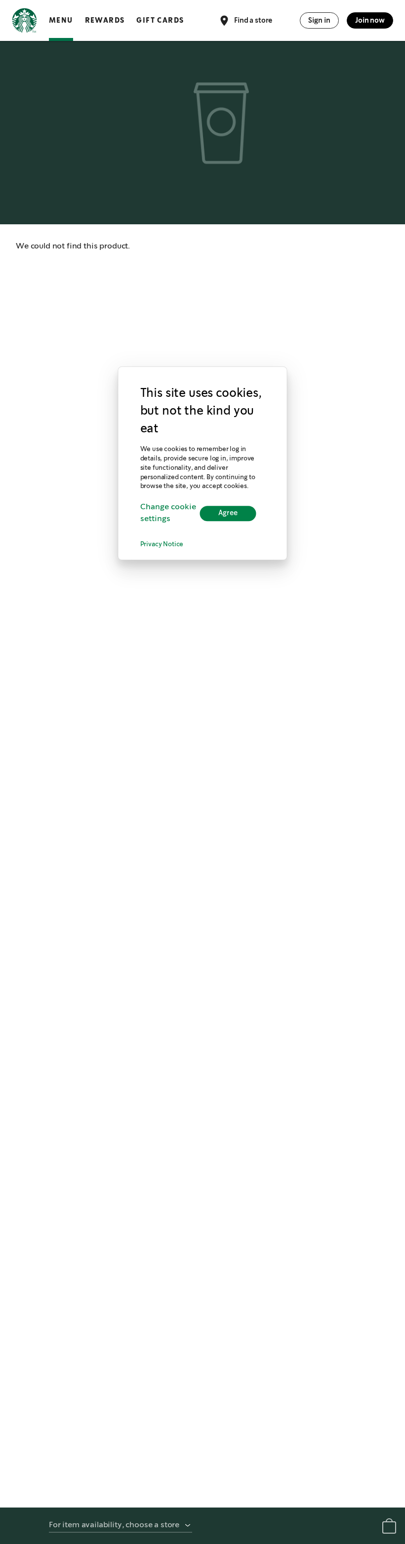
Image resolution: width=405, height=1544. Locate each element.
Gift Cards (160, 20)
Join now (370, 20)
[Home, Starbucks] (24, 22)
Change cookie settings (168, 513)
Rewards (105, 20)
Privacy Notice (162, 545)
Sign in (319, 20)
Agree (228, 513)
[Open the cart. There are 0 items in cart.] (389, 1528)
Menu (61, 20)
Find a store (253, 19)
